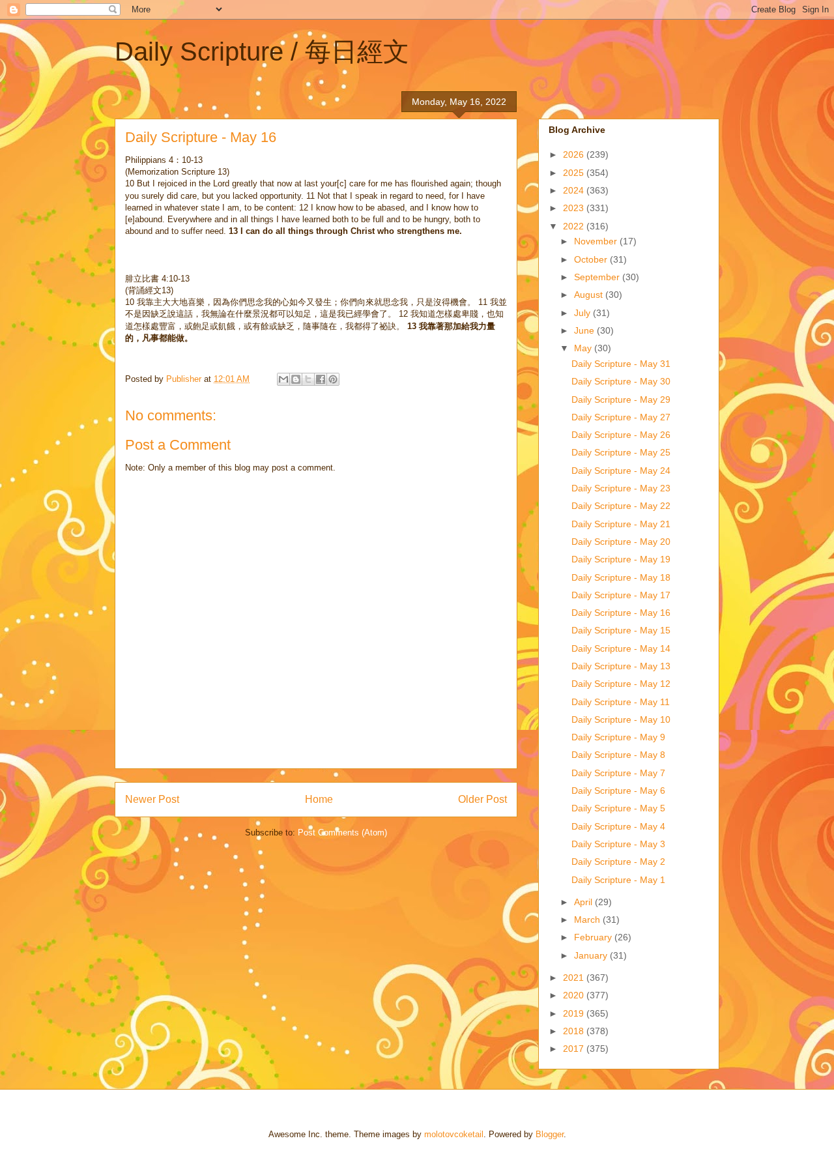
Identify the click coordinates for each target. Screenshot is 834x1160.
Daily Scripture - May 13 (620, 666)
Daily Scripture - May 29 (620, 399)
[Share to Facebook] (320, 379)
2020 (574, 995)
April (584, 902)
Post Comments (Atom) (342, 832)
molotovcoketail (453, 1134)
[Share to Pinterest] (332, 379)
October (592, 259)
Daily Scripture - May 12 (620, 683)
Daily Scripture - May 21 (620, 524)
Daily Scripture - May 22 (620, 505)
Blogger (550, 1134)
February (594, 937)
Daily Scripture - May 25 (620, 452)
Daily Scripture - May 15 (620, 630)
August (589, 294)
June (585, 330)
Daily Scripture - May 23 (620, 488)
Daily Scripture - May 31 (620, 363)
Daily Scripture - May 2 (618, 861)
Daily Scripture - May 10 (620, 719)
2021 (574, 977)
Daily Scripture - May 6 (618, 790)
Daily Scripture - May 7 (618, 773)
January (592, 955)
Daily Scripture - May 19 (620, 559)
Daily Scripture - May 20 (620, 541)
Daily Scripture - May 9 (618, 737)
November (597, 241)
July (583, 313)
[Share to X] (308, 379)
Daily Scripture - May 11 (620, 702)
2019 (574, 1013)
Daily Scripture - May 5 (618, 808)
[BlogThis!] (295, 379)
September (598, 277)
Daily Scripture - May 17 (620, 595)
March (588, 919)
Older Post (482, 799)
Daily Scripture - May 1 (618, 880)
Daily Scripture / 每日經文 (262, 51)
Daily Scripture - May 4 (618, 826)
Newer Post (152, 799)
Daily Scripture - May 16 (620, 612)
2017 (574, 1048)
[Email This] (283, 379)
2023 (574, 208)
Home (319, 799)
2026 (574, 154)
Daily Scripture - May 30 (620, 381)
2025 (574, 172)
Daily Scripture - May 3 (618, 844)
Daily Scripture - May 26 (620, 434)
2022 (574, 226)
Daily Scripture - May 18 (620, 577)
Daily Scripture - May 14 (620, 648)
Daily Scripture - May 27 (620, 417)
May (584, 348)
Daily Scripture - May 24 (620, 470)
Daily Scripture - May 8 (618, 754)
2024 (574, 190)
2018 (574, 1031)
